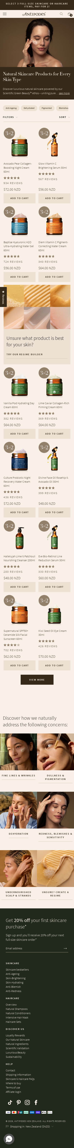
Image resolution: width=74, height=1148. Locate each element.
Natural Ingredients (17, 1044)
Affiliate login (13, 1092)
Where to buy (13, 1083)
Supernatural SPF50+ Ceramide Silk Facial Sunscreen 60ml (16, 635)
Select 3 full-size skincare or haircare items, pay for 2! (37, 5)
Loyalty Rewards (15, 1035)
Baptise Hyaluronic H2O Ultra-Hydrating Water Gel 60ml (19, 246)
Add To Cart (19, 198)
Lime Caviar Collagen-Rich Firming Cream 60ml (53, 405)
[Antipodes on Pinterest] (18, 1102)
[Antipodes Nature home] (34, 14)
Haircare (13, 998)
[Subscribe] (65, 948)
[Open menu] (6, 14)
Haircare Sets (13, 1021)
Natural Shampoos (16, 1009)
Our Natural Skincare (18, 1039)
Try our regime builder (24, 354)
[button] (9, 1139)
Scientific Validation (17, 1048)
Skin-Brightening (16, 978)
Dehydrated (29, 108)
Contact (10, 1070)
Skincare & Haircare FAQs (20, 1079)
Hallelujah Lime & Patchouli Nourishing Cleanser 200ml (19, 558)
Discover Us (15, 1029)
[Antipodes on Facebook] (36, 1102)
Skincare (13, 963)
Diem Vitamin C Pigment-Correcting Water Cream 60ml (53, 246)
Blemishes (63, 108)
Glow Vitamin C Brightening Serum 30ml (52, 165)
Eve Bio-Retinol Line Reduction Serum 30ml (51, 558)
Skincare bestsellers (17, 969)
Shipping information (18, 1074)
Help (9, 1064)
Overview (11, 1004)
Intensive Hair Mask (17, 1017)
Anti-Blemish (13, 986)
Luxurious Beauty (16, 1052)
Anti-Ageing (11, 108)
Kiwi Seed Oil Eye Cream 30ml (52, 632)
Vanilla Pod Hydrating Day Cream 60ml (19, 405)
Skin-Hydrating (14, 982)
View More (37, 679)
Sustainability (14, 1056)
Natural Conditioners (18, 1013)
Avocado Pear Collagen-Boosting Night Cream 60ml (18, 167)
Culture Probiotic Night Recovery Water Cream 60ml (17, 481)
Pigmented (47, 108)
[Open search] (61, 14)
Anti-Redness (13, 991)
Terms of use (13, 1087)
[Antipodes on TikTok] (10, 1102)
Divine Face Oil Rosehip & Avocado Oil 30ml (53, 479)
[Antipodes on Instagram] (27, 1102)
